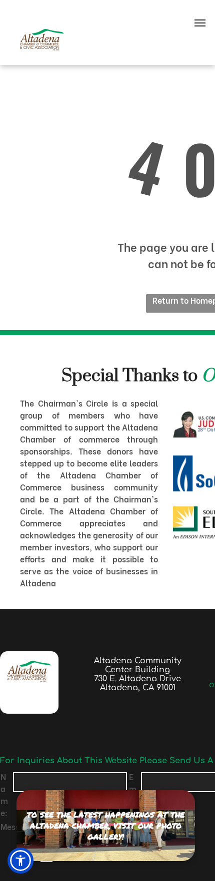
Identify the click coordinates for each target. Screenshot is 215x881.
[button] (20, 860)
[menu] (200, 23)
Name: (4, 794)
